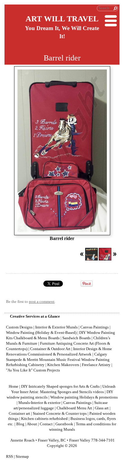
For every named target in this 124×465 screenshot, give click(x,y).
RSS (9, 456)
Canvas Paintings (77, 403)
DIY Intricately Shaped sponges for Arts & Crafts (60, 386)
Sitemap (22, 456)
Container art (19, 413)
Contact (46, 424)
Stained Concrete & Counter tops (60, 413)
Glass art (102, 408)
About (32, 424)
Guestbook (64, 424)
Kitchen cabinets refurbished (44, 419)
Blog (20, 424)
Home (13, 386)
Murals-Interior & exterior (39, 403)
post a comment (41, 302)
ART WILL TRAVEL (62, 18)
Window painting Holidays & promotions (84, 397)
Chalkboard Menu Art (74, 408)
